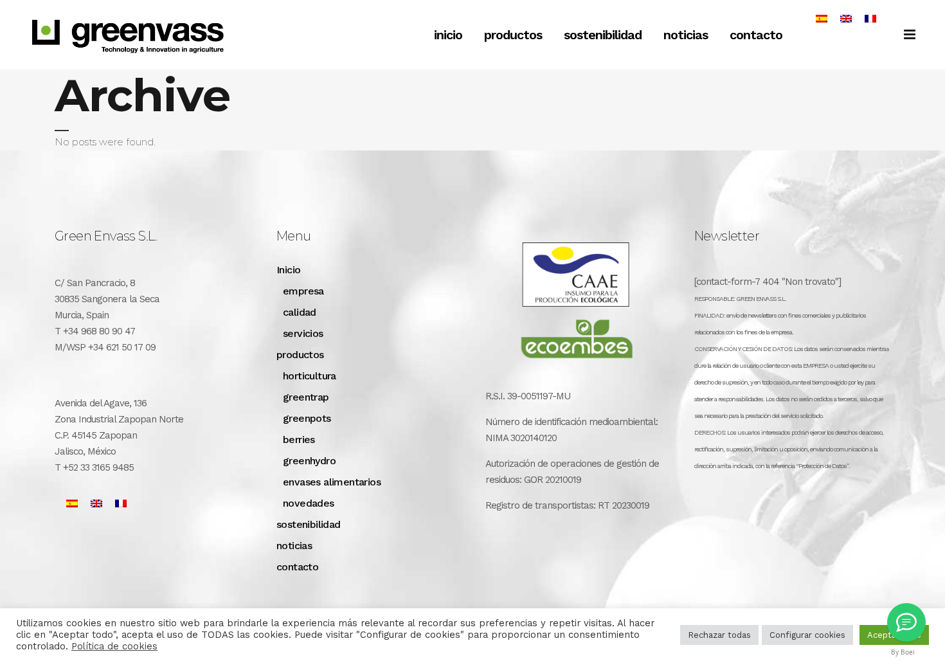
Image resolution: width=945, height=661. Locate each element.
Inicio (288, 270)
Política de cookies (114, 646)
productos (300, 355)
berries (299, 439)
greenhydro (309, 461)
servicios (303, 333)
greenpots (307, 418)
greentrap (306, 397)
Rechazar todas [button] (719, 635)
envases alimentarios (332, 482)
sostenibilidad (308, 524)
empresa (303, 291)
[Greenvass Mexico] (906, 622)
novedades (308, 503)
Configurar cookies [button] (807, 635)
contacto (297, 567)
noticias (294, 545)
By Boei (903, 651)
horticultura (309, 376)
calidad (299, 312)
